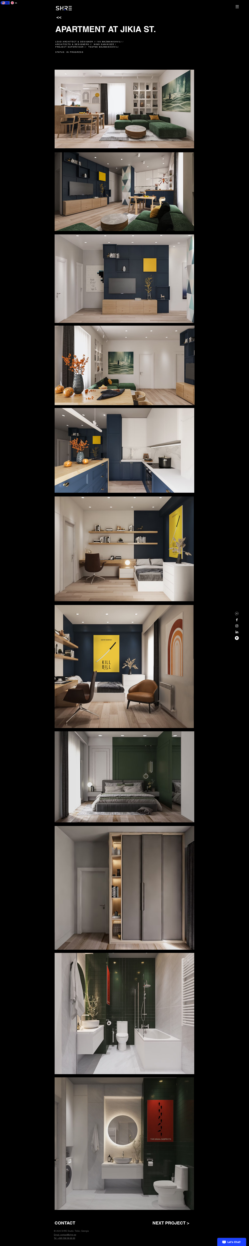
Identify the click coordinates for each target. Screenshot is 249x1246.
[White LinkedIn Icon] (237, 632)
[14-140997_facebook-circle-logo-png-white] (237, 614)
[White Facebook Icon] (237, 620)
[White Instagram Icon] (237, 626)
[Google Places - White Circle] (237, 638)
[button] (237, 6)
